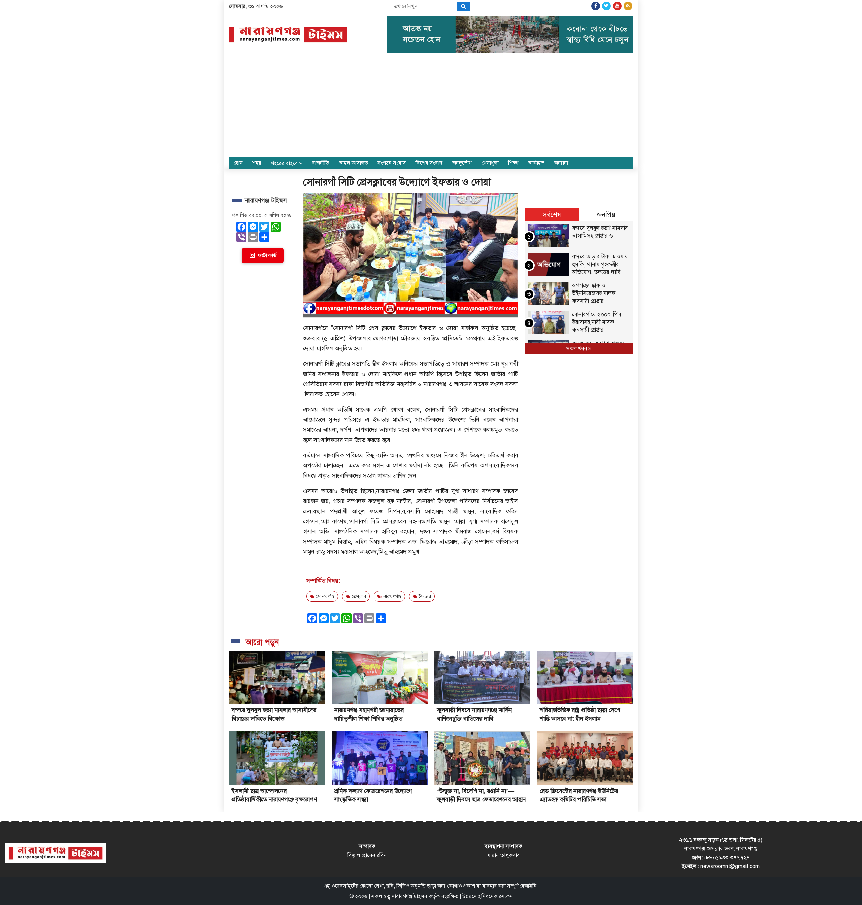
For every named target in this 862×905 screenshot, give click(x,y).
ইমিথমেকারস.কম (495, 896)
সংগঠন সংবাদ (391, 162)
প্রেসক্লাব (358, 596)
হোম (238, 162)
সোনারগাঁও (324, 596)
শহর (256, 162)
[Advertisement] (431, 106)
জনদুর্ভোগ (462, 162)
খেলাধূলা (490, 162)
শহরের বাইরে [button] (285, 163)
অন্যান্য (561, 162)
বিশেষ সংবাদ (429, 162)
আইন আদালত (353, 162)
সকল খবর (577, 348)
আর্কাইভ (536, 162)
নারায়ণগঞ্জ (391, 596)
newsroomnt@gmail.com (730, 866)
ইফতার (424, 596)
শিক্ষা (513, 162)
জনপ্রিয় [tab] (606, 214)
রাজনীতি (320, 162)
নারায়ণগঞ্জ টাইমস (409, 896)
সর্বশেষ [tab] (552, 214)
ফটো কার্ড (267, 255)
